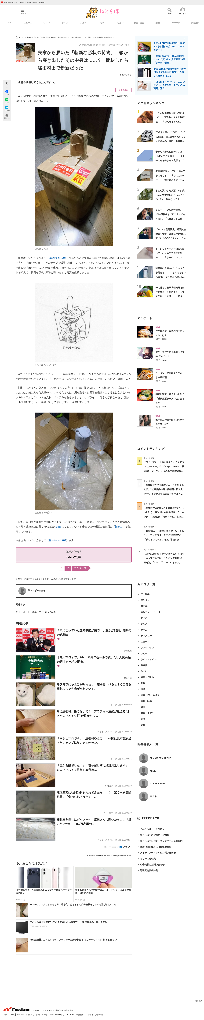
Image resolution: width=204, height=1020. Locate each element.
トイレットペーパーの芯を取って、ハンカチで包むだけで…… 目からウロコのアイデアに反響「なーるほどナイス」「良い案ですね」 (170, 257)
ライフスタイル (148, 659)
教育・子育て (147, 713)
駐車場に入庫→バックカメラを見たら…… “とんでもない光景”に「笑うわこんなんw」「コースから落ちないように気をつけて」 (171, 277)
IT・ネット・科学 (28, 612)
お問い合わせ (42, 1014)
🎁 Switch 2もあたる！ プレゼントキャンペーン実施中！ (23, 2)
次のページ (79, 568)
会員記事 (195, 22)
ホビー (144, 653)
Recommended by (111, 847)
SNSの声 (73, 557)
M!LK (153, 771)
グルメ (83, 22)
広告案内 (30, 1014)
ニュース (28, 22)
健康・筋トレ (147, 677)
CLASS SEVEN (157, 783)
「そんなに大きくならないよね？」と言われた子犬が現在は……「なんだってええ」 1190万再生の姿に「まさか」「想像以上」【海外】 (170, 121)
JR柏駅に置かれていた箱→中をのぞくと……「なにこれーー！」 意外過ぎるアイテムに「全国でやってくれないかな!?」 (170, 180)
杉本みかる (127, 75)
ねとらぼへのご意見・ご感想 (153, 835)
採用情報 (90, 1014)
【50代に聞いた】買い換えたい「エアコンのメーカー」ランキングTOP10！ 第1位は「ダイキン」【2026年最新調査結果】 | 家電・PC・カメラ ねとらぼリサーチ (164, 471)
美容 (143, 725)
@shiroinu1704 (57, 258)
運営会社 (80, 1014)
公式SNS (21, 1014)
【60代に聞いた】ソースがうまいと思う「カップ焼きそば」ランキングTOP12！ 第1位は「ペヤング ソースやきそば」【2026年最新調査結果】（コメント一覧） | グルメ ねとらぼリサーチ (165, 562)
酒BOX (119, 526)
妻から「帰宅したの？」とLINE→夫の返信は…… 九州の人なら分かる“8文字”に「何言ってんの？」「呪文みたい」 (171, 160)
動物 (158, 22)
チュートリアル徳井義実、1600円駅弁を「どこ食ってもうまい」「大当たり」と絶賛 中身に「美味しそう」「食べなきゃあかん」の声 (171, 218)
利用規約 (198, 1001)
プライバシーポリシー (59, 1014)
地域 (102, 22)
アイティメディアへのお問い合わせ (156, 852)
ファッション (147, 647)
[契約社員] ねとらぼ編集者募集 (154, 846)
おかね (144, 606)
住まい (120, 22)
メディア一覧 (9, 1014)
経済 (143, 718)
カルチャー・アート (151, 612)
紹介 (59, 526)
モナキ (153, 796)
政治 (143, 707)
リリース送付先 (146, 858)
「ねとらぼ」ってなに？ (151, 829)
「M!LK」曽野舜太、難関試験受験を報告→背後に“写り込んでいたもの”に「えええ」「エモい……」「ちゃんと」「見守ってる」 (171, 238)
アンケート (144, 318)
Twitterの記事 (49, 612)
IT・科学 (145, 594)
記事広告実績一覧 (147, 870)
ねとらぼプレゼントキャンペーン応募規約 (159, 841)
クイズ (65, 22)
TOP (9, 22)
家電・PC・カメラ (150, 695)
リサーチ (176, 22)
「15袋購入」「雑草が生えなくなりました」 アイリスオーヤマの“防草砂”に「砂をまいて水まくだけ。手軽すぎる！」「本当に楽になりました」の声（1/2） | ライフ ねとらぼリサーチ (164, 539)
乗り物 (144, 665)
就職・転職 (146, 701)
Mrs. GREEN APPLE (160, 758)
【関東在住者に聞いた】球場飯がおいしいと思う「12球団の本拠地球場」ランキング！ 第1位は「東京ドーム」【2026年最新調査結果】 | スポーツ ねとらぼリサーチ (164, 517)
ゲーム (144, 629)
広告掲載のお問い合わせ (151, 864)
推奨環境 (99, 1014)
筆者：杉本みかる (37, 590)
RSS (72, 1014)
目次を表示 (123, 90)
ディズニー (146, 635)
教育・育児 (139, 22)
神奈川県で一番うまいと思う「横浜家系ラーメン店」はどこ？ (170, 398)
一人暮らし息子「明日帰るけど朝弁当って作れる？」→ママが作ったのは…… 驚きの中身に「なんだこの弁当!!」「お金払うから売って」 (170, 296)
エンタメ (46, 22)
